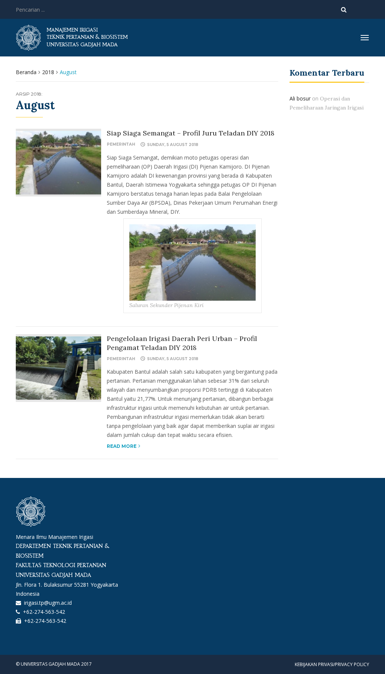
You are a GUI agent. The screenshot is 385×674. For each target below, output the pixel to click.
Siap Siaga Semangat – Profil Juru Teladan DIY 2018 (190, 133)
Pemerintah (121, 144)
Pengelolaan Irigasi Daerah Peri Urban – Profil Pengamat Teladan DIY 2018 (182, 342)
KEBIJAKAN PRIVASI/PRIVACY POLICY (332, 664)
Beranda (26, 72)
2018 (48, 72)
